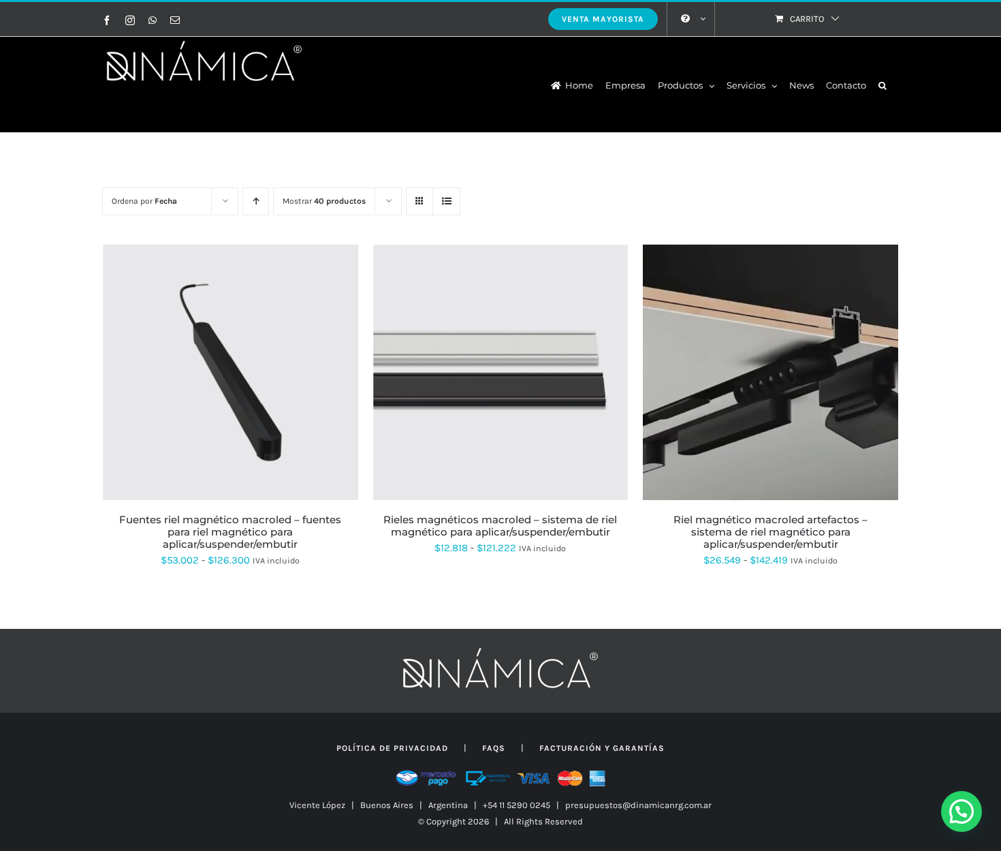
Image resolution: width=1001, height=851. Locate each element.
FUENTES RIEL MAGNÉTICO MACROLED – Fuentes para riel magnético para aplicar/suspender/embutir (230, 532)
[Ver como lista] (446, 201)
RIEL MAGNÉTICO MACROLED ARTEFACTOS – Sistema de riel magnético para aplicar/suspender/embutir (770, 532)
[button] (882, 84)
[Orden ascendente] (255, 201)
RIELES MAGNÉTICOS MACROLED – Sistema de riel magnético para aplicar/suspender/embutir (500, 525)
